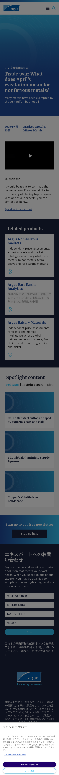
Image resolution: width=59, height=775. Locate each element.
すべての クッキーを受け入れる (29, 764)
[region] (29, 748)
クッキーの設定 (29, 771)
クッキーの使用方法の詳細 (15, 754)
